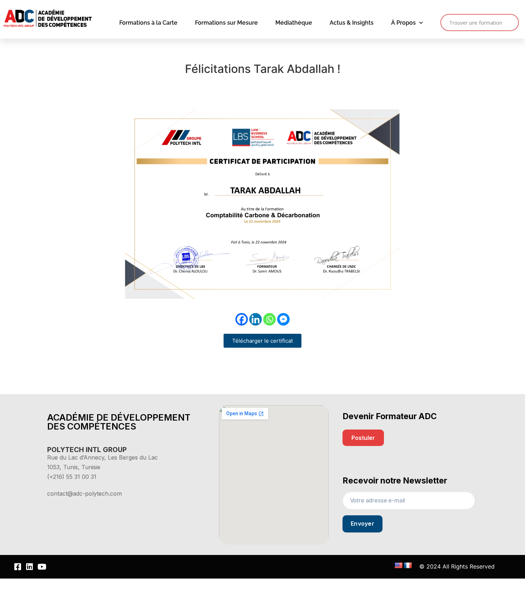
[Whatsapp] (269, 319)
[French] (408, 565)
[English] (398, 565)
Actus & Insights (352, 22)
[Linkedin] (255, 319)
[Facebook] (241, 319)
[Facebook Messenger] (283, 319)
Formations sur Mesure (226, 22)
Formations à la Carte (148, 22)
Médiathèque (293, 22)
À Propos (403, 22)
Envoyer (362, 523)
